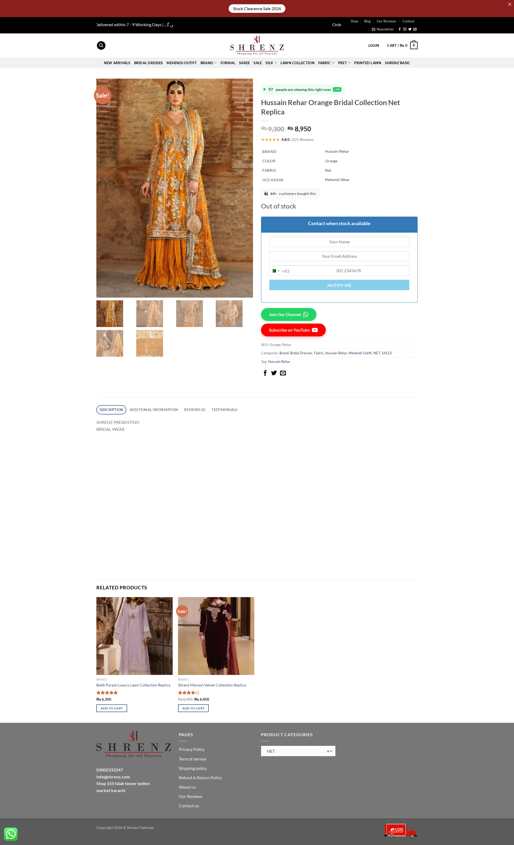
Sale (258, 63)
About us (187, 786)
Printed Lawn (367, 63)
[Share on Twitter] (274, 373)
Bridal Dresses (301, 353)
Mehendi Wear (337, 179)
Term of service (192, 758)
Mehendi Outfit (182, 63)
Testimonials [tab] (224, 410)
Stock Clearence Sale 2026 (257, 8)
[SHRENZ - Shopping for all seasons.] (257, 45)
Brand (284, 353)
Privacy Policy (192, 749)
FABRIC (324, 63)
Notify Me (339, 285)
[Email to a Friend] (283, 373)
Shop (354, 21)
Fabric (318, 353)
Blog (367, 21)
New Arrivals (117, 63)
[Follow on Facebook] (399, 29)
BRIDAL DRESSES (148, 63)
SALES (387, 353)
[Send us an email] (415, 29)
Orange (331, 161)
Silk (269, 63)
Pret (342, 63)
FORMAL (228, 63)
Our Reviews (386, 21)
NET (376, 353)
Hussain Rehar (337, 151)
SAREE (244, 63)
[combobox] (279, 271)
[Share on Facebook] (265, 373)
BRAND (207, 63)
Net (328, 170)
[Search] (101, 45)
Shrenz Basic (397, 63)
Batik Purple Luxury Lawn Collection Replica (133, 685)
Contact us (189, 805)
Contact (408, 21)
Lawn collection (298, 63)
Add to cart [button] (112, 708)
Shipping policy (193, 768)
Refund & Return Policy (200, 777)
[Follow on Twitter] (409, 29)
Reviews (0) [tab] (194, 410)
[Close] (509, 4)
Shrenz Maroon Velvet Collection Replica (212, 685)
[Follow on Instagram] (404, 29)
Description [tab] (111, 410)
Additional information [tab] (154, 410)
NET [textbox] (296, 751)
